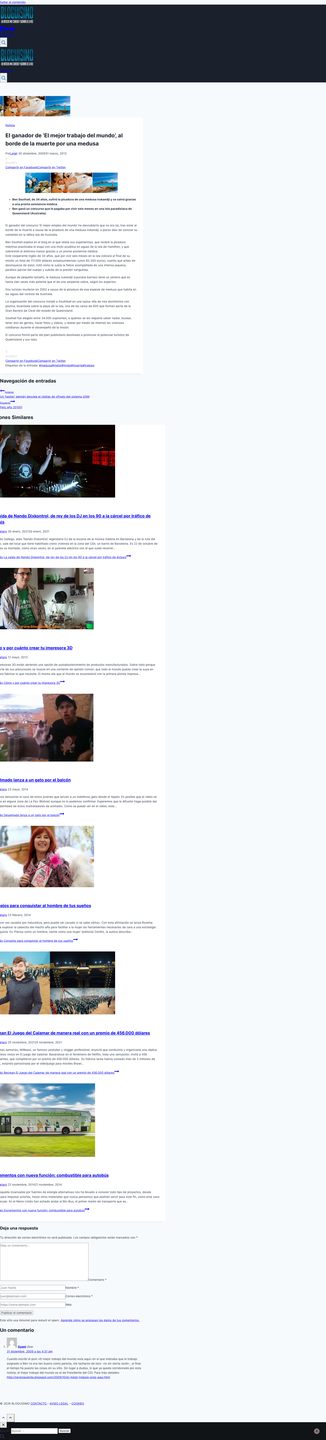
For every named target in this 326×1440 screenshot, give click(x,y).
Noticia (10, 125)
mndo (66, 365)
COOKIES (77, 1403)
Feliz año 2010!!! (11, 405)
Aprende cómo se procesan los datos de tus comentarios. (100, 1320)
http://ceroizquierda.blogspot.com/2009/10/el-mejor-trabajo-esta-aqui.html (58, 1377)
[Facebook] (2, 30)
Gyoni (22, 1346)
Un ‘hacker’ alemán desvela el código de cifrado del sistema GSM (44, 394)
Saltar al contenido (13, 2)
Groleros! (6, 35)
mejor (56, 365)
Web (69, 1304)
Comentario (97, 1279)
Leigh (13, 153)
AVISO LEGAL (59, 1403)
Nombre (72, 1287)
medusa (45, 365)
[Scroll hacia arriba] (3, 1418)
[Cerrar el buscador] (3, 1425)
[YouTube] (12, 30)
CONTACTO (39, 1403)
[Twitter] (7, 30)
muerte (77, 365)
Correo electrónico (79, 1296)
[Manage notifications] (317, 1431)
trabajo (88, 365)
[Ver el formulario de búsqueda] (3, 42)
